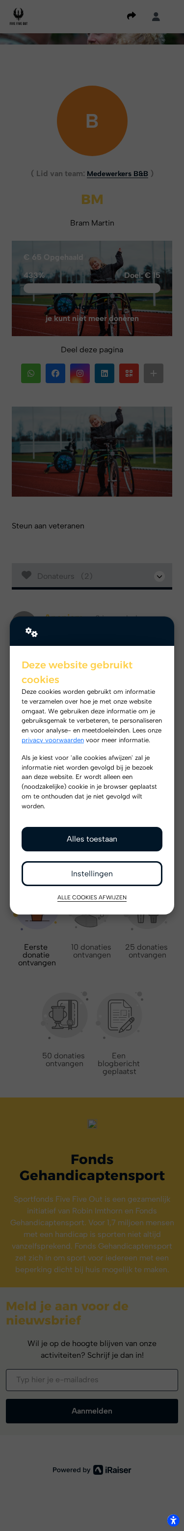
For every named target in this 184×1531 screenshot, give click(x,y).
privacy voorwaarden (53, 740)
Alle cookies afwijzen (92, 897)
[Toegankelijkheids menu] (173, 1520)
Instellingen (92, 873)
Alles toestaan (92, 839)
